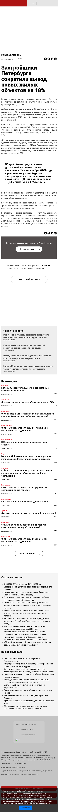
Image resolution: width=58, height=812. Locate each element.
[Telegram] (52, 59)
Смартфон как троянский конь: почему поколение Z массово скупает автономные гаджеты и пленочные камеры (27, 605)
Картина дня (9, 381)
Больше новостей (27, 553)
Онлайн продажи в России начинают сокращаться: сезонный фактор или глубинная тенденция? (27, 415)
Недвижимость (11, 54)
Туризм (4, 511)
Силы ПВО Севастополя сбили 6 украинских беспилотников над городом (24, 540)
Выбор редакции (12, 651)
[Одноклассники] (48, 59)
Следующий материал (29, 279)
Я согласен (25, 808)
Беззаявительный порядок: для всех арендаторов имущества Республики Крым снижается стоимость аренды (27, 621)
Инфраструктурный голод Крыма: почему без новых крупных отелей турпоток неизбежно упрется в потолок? (27, 613)
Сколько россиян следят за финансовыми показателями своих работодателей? (23, 526)
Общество (4, 385)
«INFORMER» (46, 266)
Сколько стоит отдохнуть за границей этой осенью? (28, 513)
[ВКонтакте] (45, 59)
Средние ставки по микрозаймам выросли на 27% (27, 402)
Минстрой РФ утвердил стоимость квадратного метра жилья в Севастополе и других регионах (26, 457)
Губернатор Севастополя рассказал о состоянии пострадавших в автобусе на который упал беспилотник (26, 473)
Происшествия (6, 425)
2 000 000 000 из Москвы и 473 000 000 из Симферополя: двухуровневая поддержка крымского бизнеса (28, 586)
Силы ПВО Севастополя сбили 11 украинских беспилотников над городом (24, 429)
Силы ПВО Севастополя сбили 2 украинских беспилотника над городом (24, 488)
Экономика (5, 400)
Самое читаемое (11, 577)
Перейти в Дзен (27, 249)
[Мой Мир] (55, 59)
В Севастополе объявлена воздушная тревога (25, 501)
